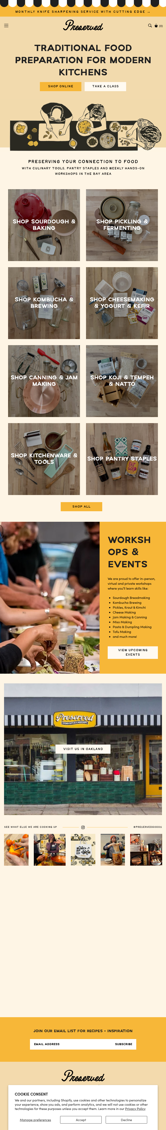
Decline (126, 1120)
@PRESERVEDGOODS (147, 827)
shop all (81, 506)
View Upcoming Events (133, 652)
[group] (83, 8)
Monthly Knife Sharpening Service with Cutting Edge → (83, 12)
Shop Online (60, 86)
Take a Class (105, 86)
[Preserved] (83, 25)
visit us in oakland (83, 749)
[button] (150, 25)
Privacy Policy (135, 1109)
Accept (81, 1120)
